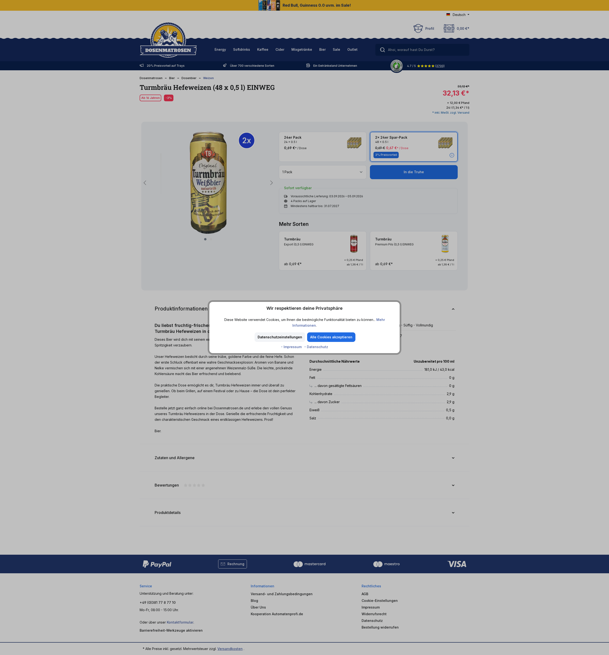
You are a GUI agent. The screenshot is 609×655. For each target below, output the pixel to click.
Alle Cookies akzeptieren (331, 337)
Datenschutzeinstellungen (280, 337)
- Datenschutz (316, 347)
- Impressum (292, 347)
